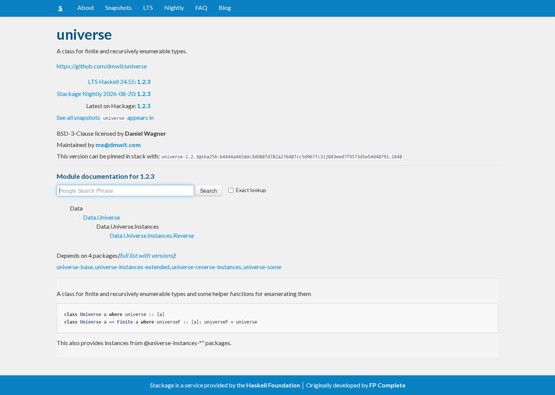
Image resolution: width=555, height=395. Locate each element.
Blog (225, 7)
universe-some (262, 266)
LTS (148, 7)
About (85, 7)
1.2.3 (143, 81)
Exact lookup (251, 190)
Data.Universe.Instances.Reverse (151, 235)
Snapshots (118, 7)
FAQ (201, 7)
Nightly (174, 7)
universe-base (75, 266)
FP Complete (387, 385)
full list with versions (146, 255)
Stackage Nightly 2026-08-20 (96, 93)
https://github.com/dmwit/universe (102, 66)
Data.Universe (101, 217)
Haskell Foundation (273, 385)
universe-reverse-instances (206, 266)
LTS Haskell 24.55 (111, 81)
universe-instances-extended (132, 266)
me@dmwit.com (118, 144)
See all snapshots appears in (105, 117)
